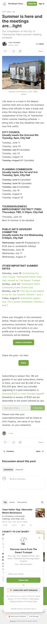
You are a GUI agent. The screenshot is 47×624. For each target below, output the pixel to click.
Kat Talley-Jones (20, 522)
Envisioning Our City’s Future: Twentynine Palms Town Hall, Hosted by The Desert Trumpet (22, 277)
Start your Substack (18, 616)
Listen (41, 44)
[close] (39, 538)
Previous (10, 451)
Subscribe (32, 3)
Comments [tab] (8, 469)
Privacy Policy (32, 601)
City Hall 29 (8, 12)
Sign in (41, 3)
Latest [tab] (12, 502)
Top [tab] (5, 502)
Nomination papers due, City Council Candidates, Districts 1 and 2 (23, 302)
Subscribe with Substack (25, 590)
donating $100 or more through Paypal (22, 393)
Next (38, 451)
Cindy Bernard (14, 42)
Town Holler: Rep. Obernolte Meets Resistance (17, 511)
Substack (13, 621)
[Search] (42, 502)
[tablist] (13, 469)
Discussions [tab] (22, 502)
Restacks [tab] (19, 469)
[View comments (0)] (13, 51)
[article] (23, 517)
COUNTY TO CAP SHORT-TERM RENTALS (16, 533)
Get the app (34, 616)
